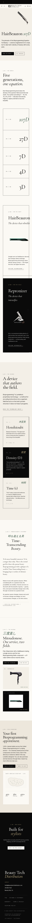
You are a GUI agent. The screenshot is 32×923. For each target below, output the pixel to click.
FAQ (6, 897)
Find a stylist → (9, 766)
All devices (19, 53)
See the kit (23, 662)
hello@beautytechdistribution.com (13, 885)
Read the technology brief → (13, 409)
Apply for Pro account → (16, 847)
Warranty (8, 901)
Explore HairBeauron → (16, 268)
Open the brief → (8, 53)
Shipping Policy (10, 905)
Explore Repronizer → (15, 345)
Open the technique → (10, 662)
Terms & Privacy (18, 901)
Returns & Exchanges (16, 897)
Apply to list (22, 766)
